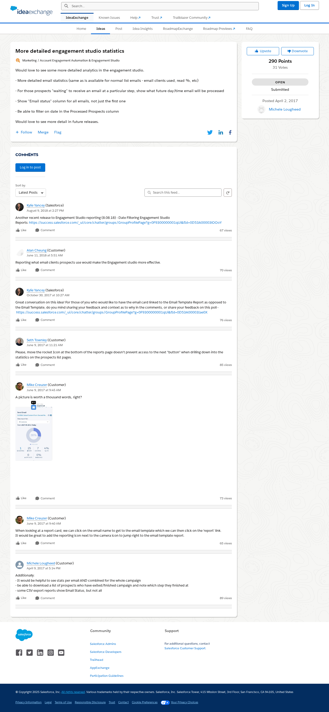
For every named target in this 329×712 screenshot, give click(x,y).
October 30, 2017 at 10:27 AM (48, 295)
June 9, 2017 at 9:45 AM (44, 390)
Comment (47, 230)
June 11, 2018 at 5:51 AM (45, 255)
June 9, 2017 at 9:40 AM (44, 523)
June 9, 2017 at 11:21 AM (45, 345)
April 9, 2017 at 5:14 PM (43, 568)
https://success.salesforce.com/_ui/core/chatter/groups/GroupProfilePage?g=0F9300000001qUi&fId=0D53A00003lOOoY (125, 222)
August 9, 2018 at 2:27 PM (45, 210)
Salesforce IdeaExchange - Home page (31, 11)
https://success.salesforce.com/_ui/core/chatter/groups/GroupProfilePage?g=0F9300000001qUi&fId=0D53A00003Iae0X (111, 312)
